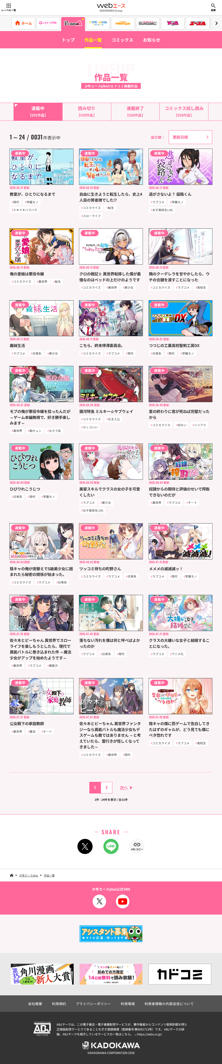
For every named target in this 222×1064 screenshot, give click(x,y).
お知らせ (151, 39)
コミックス (122, 39)
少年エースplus (28, 875)
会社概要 (35, 1003)
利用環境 (128, 1003)
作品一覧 (93, 39)
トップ (68, 39)
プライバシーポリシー (93, 1003)
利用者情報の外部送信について (169, 1003)
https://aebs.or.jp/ (149, 1034)
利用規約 (59, 1003)
